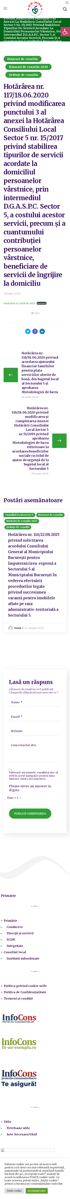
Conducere (15, 927)
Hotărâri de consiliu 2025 (22, 521)
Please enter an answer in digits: (30, 788)
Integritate (15, 946)
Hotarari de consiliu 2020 (28, 67)
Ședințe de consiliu (23, 75)
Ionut (18, 628)
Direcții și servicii (20, 933)
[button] (65, 31)
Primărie (10, 920)
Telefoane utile (18, 1128)
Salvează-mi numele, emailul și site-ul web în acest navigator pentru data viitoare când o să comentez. (33, 775)
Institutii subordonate (23, 958)
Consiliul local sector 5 (19, 514)
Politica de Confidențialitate (25, 992)
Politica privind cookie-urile (25, 986)
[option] (35, 571)
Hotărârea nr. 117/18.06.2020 (19, 303)
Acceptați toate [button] (37, 1190)
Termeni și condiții (18, 998)
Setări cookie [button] (14, 1190)
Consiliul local (15, 952)
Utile (7, 1121)
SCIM (11, 939)
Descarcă (41, 303)
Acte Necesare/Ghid (22, 1134)
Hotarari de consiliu (22, 59)
